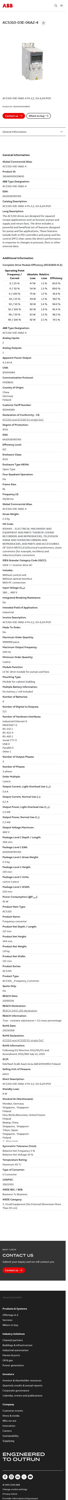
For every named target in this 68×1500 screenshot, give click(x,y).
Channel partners (13, 1340)
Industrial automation (15, 1350)
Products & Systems (15, 1308)
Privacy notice (10, 1493)
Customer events (13, 1410)
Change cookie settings (15, 1489)
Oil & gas (8, 1360)
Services (7, 1320)
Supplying (8, 1440)
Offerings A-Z (10, 1314)
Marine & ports (11, 1355)
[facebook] (5, 1476)
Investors (8, 1374)
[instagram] (11, 1476)
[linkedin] (17, 1476)
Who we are (9, 1420)
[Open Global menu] (61, 5)
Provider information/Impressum (20, 1498)
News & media (11, 1415)
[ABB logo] (8, 6)
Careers (7, 1430)
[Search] (55, 5)
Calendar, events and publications (22, 1395)
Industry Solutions (14, 1333)
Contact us (11, 115)
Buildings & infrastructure (17, 1345)
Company (8, 1404)
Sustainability (11, 1435)
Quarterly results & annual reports (22, 1385)
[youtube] (30, 1476)
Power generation (13, 1365)
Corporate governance (16, 1390)
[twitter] (24, 1476)
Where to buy (37, 115)
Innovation (9, 1425)
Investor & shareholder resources (22, 1380)
